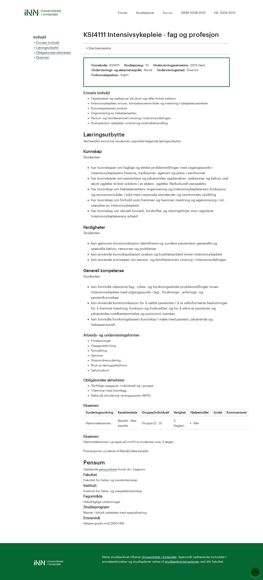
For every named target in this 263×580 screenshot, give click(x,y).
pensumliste (108, 469)
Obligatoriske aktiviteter (53, 52)
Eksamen (42, 57)
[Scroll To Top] (255, 572)
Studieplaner (145, 12)
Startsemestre (99, 48)
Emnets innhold (47, 42)
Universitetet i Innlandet (159, 557)
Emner (122, 12)
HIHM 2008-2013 (193, 12)
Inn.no (168, 12)
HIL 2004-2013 (224, 12)
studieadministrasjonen (182, 561)
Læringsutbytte (47, 47)
